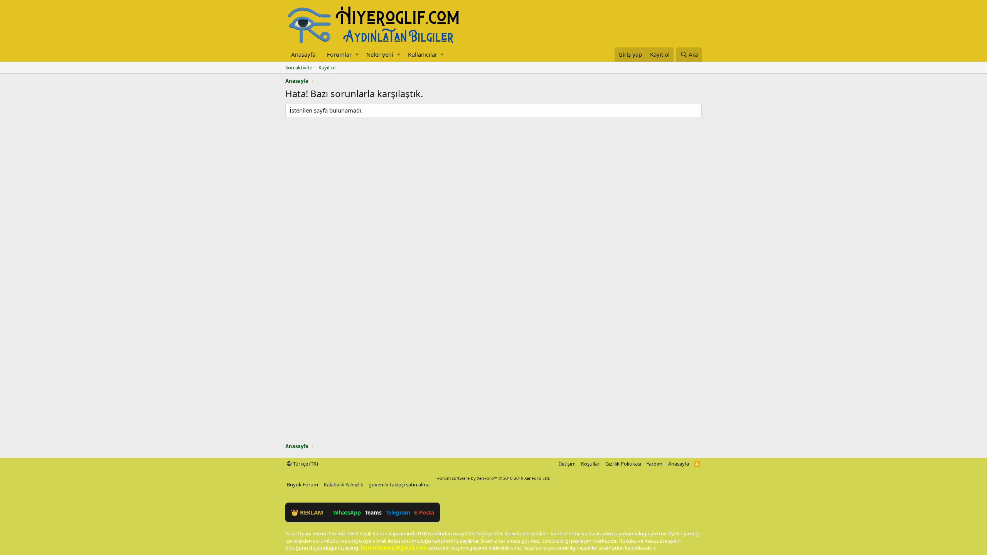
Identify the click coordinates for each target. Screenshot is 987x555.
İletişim (567, 463)
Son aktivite (298, 67)
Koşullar (590, 463)
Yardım (654, 463)
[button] (356, 54)
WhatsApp (347, 512)
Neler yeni (379, 54)
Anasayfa (303, 54)
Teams (373, 512)
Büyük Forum (302, 484)
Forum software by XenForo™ (493, 478)
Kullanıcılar (422, 54)
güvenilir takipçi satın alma (399, 484)
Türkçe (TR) (305, 463)
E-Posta (424, 512)
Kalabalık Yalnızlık (343, 484)
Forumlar (339, 54)
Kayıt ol (326, 67)
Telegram (398, 512)
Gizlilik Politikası (623, 463)
